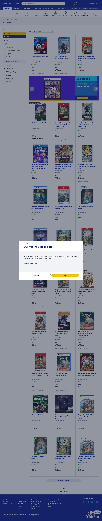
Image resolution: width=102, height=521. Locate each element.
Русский (30, 244)
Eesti (25, 244)
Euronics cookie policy (30, 263)
